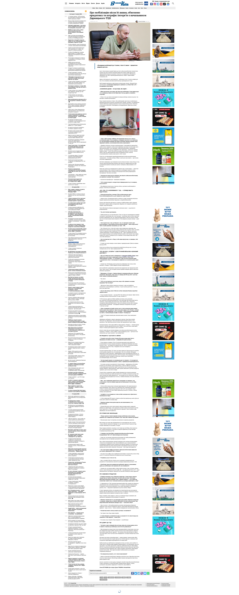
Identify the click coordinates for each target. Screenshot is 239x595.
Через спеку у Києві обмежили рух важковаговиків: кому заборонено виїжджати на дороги (76, 111)
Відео (88, 3)
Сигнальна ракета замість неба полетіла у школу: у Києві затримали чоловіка (76, 445)
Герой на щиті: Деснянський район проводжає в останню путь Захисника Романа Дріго (77, 165)
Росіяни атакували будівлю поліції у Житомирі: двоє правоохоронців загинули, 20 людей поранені (76, 426)
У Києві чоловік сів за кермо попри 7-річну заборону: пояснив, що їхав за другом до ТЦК (77, 91)
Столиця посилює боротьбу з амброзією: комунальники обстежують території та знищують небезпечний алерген (76, 440)
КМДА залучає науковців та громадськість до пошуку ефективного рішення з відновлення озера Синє (76, 64)
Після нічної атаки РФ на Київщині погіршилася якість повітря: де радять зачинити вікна (77, 284)
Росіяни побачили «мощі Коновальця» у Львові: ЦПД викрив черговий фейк (77, 45)
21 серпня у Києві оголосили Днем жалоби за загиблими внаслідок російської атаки (76, 364)
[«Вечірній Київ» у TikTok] (164, 4)
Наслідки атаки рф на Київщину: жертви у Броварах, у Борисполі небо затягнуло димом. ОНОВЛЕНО (77, 373)
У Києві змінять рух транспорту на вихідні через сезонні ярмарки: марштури (76, 96)
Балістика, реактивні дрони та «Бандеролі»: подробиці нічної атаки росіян (77, 543)
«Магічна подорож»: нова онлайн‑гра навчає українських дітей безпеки (76, 419)
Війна (93, 8)
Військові (111, 577)
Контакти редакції (165, 583)
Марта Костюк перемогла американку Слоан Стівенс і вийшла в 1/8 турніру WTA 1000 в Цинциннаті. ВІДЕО (77, 547)
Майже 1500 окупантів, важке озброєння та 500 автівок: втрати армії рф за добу (77, 352)
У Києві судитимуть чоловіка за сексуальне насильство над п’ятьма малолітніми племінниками (77, 73)
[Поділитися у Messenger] (145, 573)
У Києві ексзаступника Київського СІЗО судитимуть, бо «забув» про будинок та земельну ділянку (76, 49)
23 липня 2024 (92, 21)
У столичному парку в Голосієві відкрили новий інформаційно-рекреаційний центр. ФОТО (75, 156)
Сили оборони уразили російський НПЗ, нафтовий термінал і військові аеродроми (77, 239)
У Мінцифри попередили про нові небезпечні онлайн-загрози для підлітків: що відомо (76, 78)
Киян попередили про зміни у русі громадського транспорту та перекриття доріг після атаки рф (76, 369)
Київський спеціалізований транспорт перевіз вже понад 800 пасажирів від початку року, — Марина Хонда (77, 450)
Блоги (93, 3)
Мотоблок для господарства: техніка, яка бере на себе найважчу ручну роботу (76, 152)
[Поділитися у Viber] (142, 573)
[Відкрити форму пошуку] (173, 3)
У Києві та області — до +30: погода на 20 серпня (76, 377)
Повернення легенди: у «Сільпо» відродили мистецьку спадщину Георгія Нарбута (75, 415)
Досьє (98, 3)
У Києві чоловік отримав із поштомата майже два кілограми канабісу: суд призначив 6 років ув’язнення (77, 82)
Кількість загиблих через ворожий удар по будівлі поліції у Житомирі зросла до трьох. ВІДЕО (76, 298)
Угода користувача (150, 584)
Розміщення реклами (165, 584)
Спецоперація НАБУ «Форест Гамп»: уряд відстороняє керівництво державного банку (76, 357)
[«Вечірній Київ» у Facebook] (151, 4)
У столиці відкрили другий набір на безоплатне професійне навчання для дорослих (76, 411)
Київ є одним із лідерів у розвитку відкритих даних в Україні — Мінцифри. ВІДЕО (76, 190)
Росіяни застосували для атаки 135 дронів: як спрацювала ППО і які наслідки (76, 161)
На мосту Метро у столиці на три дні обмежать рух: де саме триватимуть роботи (76, 195)
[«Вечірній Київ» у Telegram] (158, 4)
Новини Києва (70, 11)
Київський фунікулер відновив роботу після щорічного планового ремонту (77, 100)
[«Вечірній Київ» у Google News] (168, 4)
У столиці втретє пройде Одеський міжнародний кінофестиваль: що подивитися (76, 204)
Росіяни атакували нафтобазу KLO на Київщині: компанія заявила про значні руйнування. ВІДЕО (76, 208)
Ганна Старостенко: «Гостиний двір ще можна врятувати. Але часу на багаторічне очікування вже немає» (76, 147)
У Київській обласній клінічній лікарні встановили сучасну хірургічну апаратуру (77, 534)
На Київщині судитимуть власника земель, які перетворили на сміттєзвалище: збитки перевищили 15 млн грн (77, 141)
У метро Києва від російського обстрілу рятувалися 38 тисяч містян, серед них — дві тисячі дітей (76, 307)
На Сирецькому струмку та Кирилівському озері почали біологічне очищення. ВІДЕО (75, 402)
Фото (83, 3)
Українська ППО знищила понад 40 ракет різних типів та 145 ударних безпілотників (76, 334)
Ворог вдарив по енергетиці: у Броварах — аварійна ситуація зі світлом (75, 387)
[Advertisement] (163, 19)
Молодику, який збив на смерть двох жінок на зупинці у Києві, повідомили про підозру (77, 431)
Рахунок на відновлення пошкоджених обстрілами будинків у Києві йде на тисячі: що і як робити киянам (77, 170)
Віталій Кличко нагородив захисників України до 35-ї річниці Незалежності (77, 252)
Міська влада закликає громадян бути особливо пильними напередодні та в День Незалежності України (77, 22)
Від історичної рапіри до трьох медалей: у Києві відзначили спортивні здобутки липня (77, 266)
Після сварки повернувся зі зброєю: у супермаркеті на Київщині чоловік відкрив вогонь (76, 59)
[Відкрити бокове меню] (66, 3)
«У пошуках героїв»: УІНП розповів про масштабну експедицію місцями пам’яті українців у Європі (76, 17)
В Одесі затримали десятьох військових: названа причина (75, 551)
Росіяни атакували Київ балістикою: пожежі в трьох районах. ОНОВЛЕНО (77, 391)
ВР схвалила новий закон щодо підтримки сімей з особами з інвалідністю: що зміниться (75, 435)
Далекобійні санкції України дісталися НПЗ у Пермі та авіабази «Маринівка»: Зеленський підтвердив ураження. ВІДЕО (77, 105)
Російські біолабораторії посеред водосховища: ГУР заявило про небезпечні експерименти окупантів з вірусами (76, 54)
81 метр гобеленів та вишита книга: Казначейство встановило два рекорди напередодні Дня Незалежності (77, 473)
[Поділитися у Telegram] (138, 573)
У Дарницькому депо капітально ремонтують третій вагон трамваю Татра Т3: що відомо (76, 468)
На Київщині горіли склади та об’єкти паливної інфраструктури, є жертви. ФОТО (76, 348)
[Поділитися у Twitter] (135, 573)
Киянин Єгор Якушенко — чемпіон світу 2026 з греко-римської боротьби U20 (77, 555)
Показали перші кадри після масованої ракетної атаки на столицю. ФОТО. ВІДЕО (75, 180)
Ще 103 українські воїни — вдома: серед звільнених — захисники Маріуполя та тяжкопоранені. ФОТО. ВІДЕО (77, 492)
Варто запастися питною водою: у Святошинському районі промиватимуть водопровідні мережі (77, 505)
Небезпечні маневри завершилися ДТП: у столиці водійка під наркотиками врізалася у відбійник (76, 517)
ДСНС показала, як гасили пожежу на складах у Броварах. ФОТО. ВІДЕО (76, 521)
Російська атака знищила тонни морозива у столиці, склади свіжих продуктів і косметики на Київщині (76, 225)
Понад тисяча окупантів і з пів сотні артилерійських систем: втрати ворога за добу (77, 570)
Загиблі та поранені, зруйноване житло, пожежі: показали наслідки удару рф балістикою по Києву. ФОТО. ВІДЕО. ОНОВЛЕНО (76, 382)
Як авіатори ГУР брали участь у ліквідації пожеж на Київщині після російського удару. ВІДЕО (77, 121)
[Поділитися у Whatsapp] (148, 573)
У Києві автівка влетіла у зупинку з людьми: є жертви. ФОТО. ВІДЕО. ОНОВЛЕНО (76, 565)
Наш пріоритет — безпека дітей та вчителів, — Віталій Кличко (76, 513)
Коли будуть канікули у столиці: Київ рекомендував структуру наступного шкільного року (77, 87)
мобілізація (104, 579)
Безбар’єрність (115, 8)
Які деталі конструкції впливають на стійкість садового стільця (76, 128)
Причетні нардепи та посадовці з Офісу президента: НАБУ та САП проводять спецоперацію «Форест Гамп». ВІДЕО (76, 560)
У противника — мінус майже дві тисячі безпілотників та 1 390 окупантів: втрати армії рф (77, 176)
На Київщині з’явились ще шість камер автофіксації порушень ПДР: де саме (77, 524)
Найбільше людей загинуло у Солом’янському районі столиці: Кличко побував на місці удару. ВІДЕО (77, 321)
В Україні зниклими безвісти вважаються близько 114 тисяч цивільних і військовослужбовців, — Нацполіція (76, 529)
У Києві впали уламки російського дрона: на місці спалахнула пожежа (77, 270)
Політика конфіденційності (152, 585)
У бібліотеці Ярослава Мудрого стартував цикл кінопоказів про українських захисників (75, 256)
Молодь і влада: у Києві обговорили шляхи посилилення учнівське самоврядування (76, 245)
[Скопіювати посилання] (118, 573)
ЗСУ (104, 8)
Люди (129, 577)
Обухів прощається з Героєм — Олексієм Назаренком (75, 573)
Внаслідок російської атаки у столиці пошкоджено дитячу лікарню (76, 325)
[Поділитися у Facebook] (132, 573)
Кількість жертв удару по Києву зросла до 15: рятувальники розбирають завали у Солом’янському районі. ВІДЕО (76, 289)
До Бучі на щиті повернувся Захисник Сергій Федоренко (77, 361)
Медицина (122, 8)
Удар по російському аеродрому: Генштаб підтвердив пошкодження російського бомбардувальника (76, 36)
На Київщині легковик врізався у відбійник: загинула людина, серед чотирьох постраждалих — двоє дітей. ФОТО (77, 220)
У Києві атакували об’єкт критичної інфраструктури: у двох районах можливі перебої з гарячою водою (76, 199)
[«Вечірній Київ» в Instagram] (154, 4)
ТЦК (102, 577)
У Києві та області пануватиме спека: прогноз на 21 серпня (76, 184)
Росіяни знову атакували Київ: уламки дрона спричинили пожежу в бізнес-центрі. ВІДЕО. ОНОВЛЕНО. (77, 230)
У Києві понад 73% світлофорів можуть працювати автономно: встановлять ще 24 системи (77, 234)
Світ (139, 8)
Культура (131, 8)
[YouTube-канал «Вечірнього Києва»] (161, 4)
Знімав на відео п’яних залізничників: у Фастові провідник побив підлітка (77, 422)
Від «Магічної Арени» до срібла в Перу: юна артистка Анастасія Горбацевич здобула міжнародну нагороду (76, 279)
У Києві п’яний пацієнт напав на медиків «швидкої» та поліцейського (74, 482)
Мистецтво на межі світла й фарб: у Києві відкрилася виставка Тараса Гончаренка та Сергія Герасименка (76, 487)
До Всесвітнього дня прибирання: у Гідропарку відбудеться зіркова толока (76, 406)
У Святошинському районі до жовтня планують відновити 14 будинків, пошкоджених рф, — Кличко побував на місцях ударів (77, 115)
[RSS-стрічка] (86, 11)
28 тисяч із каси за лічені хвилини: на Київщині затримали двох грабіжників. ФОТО (76, 132)
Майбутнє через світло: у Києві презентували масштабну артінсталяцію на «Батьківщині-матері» (76, 31)
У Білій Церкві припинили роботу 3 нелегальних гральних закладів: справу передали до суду (76, 459)
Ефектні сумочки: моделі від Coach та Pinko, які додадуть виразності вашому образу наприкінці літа (76, 136)
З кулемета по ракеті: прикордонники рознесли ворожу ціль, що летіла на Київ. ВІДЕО (77, 294)
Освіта (126, 8)
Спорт (135, 8)
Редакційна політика (165, 585)
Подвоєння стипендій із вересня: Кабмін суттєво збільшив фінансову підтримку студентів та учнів (77, 41)
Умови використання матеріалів (153, 583)
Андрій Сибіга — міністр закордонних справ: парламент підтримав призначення (77, 509)
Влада (100, 8)
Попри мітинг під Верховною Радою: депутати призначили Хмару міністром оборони (77, 463)
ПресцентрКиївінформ (139, 3)
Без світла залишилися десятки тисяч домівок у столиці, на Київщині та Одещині (77, 339)
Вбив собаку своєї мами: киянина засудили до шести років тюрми (76, 501)
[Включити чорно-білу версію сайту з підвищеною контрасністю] (161, 1)
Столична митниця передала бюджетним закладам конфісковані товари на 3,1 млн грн (76, 478)
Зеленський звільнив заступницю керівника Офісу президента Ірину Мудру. (76, 497)
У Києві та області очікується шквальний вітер (75, 249)
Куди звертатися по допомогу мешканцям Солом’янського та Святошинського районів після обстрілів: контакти (76, 329)
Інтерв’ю (77, 3)
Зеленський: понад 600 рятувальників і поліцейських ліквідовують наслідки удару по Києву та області (77, 274)
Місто (97, 8)
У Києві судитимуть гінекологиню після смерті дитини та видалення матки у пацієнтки (76, 454)
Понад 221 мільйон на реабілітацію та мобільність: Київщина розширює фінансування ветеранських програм (76, 69)
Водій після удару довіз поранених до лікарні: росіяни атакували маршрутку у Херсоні (76, 538)
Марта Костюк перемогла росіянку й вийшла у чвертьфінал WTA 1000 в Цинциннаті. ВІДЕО (76, 343)
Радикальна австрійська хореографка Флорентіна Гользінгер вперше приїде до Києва (77, 316)
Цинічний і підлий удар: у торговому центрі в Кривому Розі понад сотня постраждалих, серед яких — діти (77, 26)
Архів (103, 3)
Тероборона (108, 8)
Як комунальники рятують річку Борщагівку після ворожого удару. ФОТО (76, 303)
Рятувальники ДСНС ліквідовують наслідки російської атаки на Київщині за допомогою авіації (77, 312)
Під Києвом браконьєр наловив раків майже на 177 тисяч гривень (77, 125)
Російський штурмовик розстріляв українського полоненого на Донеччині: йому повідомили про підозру (76, 261)
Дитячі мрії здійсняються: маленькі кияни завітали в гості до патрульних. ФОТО (77, 397)
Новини (71, 3)
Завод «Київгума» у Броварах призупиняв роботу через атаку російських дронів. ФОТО (75, 577)
